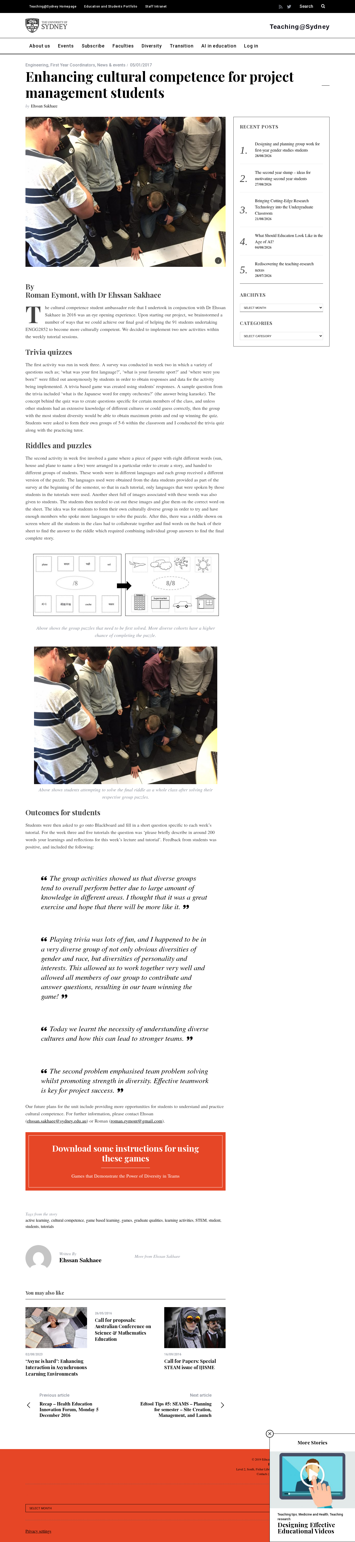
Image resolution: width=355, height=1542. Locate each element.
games (127, 1220)
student (214, 1220)
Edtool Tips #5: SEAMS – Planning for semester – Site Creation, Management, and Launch (176, 1405)
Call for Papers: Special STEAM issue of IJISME (190, 1364)
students (32, 1226)
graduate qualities (148, 1220)
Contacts (262, 1474)
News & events (111, 65)
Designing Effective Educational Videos (306, 1527)
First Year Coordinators (72, 65)
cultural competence (67, 1220)
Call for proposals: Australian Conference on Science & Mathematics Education (123, 1329)
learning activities (179, 1220)
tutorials (47, 1226)
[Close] (270, 1434)
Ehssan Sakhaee (44, 105)
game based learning (103, 1220)
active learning (37, 1220)
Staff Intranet (156, 6)
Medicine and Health (313, 1514)
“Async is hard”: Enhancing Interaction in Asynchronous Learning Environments (56, 1367)
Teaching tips (287, 1514)
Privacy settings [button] (38, 1531)
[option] (56, 1342)
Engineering (36, 65)
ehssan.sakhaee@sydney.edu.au (57, 1121)
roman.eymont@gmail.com (136, 1121)
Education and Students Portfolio (110, 6)
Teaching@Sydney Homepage (52, 6)
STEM (201, 1220)
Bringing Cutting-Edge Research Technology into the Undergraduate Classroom (284, 207)
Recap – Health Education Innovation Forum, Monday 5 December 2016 (69, 1405)
